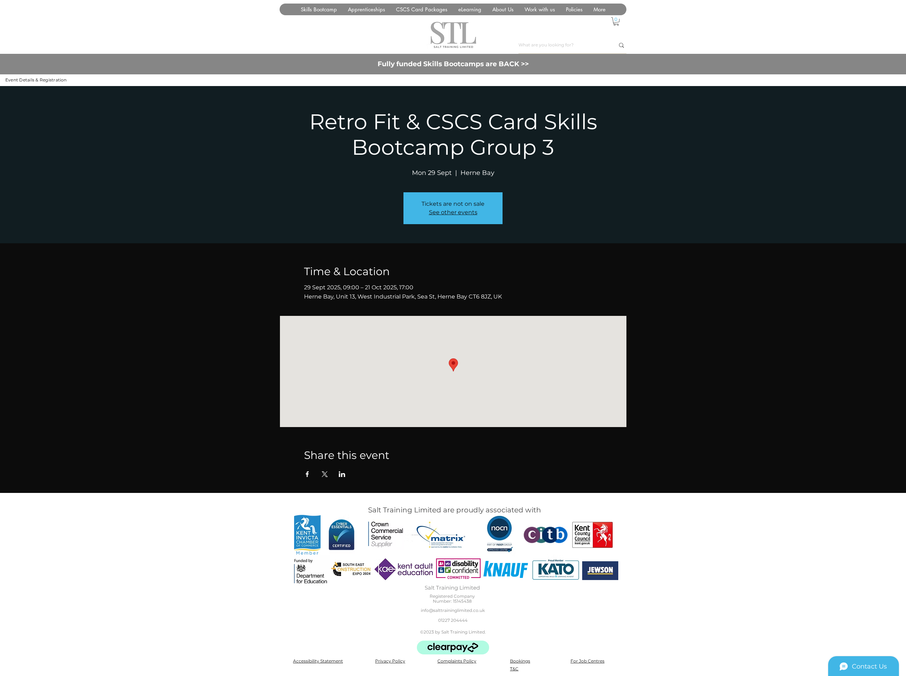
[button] (421, 9)
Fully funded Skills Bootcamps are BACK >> (453, 64)
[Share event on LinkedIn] (342, 474)
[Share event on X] (324, 474)
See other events (453, 212)
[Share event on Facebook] (307, 474)
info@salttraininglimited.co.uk (453, 610)
